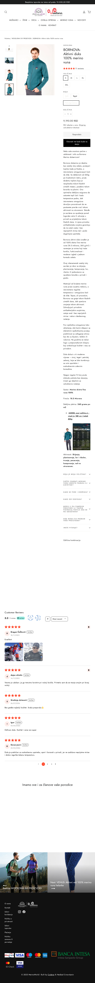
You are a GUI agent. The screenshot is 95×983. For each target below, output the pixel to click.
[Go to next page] (56, 764)
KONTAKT (52, 25)
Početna (7, 38)
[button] (69, 68)
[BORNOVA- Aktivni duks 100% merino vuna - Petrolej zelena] (71, 575)
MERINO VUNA (67, 20)
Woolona (67, 45)
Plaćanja (8, 932)
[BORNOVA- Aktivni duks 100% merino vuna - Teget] (68, 575)
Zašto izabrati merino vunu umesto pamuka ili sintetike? (75, 483)
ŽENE (25, 20)
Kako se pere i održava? (75, 492)
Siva (67, 96)
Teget (75, 96)
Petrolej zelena (71, 103)
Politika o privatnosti (9, 920)
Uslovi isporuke (8, 927)
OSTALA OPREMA (49, 20)
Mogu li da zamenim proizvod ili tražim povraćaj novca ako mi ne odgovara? (75, 509)
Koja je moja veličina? (74, 474)
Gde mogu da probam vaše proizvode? (74, 520)
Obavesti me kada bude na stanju (76, 143)
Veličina (67, 74)
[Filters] (47, 619)
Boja (65, 92)
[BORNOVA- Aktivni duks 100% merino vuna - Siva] (65, 575)
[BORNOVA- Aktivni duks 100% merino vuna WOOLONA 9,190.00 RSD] (67, 559)
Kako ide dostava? (72, 499)
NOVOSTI (82, 20)
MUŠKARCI (14, 20)
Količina (67, 110)
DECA (34, 20)
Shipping (82, 125)
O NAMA (42, 25)
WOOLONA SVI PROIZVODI (21, 38)
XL (83, 78)
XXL (66, 85)
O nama (8, 903)
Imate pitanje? (70, 528)
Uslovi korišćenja (9, 913)
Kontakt (7, 907)
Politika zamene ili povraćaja (9, 939)
